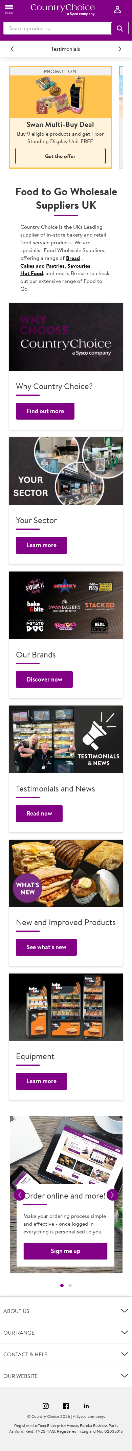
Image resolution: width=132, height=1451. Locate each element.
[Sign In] (117, 10)
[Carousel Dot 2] (70, 1285)
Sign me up (65, 1251)
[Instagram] (46, 1407)
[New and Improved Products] (66, 873)
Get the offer (60, 156)
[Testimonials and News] (66, 739)
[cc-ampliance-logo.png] (62, 10)
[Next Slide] (119, 48)
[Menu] (9, 9)
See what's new (46, 947)
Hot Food (31, 273)
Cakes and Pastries (42, 265)
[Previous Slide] (12, 48)
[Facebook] (66, 1407)
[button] (119, 28)
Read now (39, 813)
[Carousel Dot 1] (62, 1285)
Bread (73, 258)
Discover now (44, 679)
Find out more (45, 411)
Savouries (78, 265)
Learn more (41, 545)
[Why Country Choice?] (66, 337)
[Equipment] (66, 1007)
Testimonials (65, 48)
